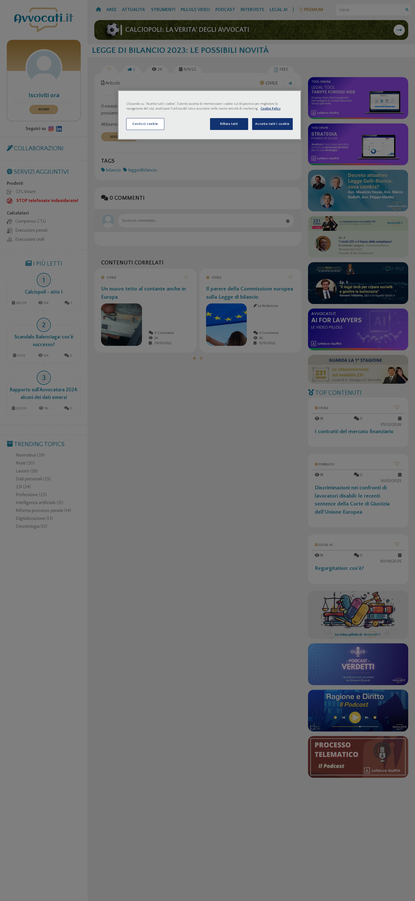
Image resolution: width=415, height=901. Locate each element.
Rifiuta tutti (229, 124)
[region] (209, 115)
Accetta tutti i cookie (272, 124)
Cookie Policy (271, 108)
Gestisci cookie (145, 124)
